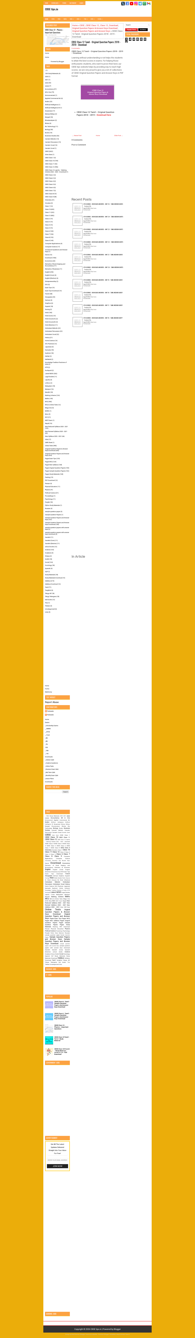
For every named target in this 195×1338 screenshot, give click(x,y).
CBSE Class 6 (49, 187)
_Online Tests (49, 766)
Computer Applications (52, 243)
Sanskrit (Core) (50, 540)
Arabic (47, 101)
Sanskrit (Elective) (51, 543)
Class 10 (48, 209)
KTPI (46, 367)
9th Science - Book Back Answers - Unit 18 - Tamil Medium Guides (103, 293)
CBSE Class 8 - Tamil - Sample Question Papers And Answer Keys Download (62, 1004)
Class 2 (47, 219)
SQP (46, 571)
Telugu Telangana (50, 596)
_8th (46, 741)
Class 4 (47, 225)
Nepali (47, 423)
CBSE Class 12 (92, 25)
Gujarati (47, 306)
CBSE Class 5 (49, 184)
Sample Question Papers (53, 515)
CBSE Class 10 (49, 161)
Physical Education (51, 486)
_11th (47, 753)
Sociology (48, 565)
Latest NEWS (49, 373)
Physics (47, 490)
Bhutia (47, 123)
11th (59, 19)
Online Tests (49, 445)
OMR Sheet (48, 442)
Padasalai (50, 711)
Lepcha (47, 380)
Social (47, 562)
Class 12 (104, 25)
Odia (46, 439)
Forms (64, 3)
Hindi (46, 312)
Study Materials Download (53, 578)
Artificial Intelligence (51, 105)
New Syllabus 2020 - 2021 (53, 436)
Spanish (47, 568)
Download (113, 25)
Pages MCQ (49, 462)
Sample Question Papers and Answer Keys (57, 938)
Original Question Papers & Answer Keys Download (94, 28)
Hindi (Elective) (50, 325)
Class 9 (47, 240)
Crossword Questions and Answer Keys (57, 860)
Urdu (46, 612)
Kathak (47, 356)
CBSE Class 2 (49, 175)
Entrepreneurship (50, 281)
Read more (93, 208)
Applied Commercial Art (53, 98)
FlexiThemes (75, 1334)
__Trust (47, 735)
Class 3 (47, 222)
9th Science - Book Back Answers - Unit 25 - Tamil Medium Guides (103, 204)
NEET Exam (48, 420)
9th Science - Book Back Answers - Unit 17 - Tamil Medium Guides (103, 305)
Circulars (48, 203)
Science (47, 550)
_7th (46, 744)
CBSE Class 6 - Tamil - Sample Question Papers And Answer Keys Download (62, 1016)
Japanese (48, 347)
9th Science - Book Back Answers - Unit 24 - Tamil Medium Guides (103, 217)
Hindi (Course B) (50, 322)
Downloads (55, 3)
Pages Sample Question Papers (55, 471)
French (47, 294)
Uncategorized (50, 609)
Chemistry (48, 200)
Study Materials (50, 575)
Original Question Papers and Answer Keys (91, 31)
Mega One (48, 408)
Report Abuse (52, 702)
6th (93, 19)
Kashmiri (48, 353)
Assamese (48, 111)
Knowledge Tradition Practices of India (56, 890)
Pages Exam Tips (50, 458)
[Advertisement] (97, 442)
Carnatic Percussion (51, 142)
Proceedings (49, 496)
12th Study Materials (51, 73)
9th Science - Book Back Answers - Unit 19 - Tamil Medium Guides (103, 280)
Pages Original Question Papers (55, 468)
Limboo (47, 383)
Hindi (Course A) (50, 319)
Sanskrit (47, 537)
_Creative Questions (51, 763)
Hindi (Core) (49, 316)
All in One (48, 92)
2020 (46, 76)
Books (47, 133)
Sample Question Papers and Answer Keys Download (57, 941)
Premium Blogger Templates (107, 1334)
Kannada (48, 350)
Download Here (103, 115)
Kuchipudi (48, 370)
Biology (47, 129)
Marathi (47, 392)
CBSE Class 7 (49, 190)
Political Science (50, 493)
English (47, 272)
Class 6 (47, 231)
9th (72, 19)
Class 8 (47, 237)
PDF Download (50, 480)
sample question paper (52, 511)
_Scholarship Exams (51, 725)
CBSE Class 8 (49, 194)
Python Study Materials (52, 505)
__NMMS (48, 728)
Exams (82, 3)
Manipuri (48, 389)
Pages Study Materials (52, 474)
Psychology (49, 499)
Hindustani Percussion (52, 331)
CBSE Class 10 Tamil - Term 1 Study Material (62, 1038)
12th (53, 19)
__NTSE (47, 732)
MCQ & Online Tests (51, 405)
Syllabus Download (51, 584)
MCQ (46, 401)
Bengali (47, 117)
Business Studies (50, 136)
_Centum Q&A (49, 760)
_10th (47, 750)
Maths (47, 398)
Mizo (46, 414)
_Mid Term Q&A (50, 772)
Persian (47, 483)
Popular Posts (131, 29)
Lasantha (94, 1334)
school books (49, 546)
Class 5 (47, 228)
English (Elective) (50, 278)
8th (79, 19)
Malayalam (48, 386)
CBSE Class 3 (49, 178)
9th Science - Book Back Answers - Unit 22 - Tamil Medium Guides (103, 242)
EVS (46, 284)
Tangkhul (48, 590)
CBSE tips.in (51, 9)
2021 (46, 80)
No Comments (87, 210)
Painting (47, 477)
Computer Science (51, 247)
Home (46, 3)
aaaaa (47, 86)
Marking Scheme (50, 395)
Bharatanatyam (50, 120)
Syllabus (48, 581)
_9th (46, 738)
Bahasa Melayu (50, 114)
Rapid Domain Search (123, 1334)
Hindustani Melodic (51, 328)
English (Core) (49, 275)
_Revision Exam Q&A (51, 769)
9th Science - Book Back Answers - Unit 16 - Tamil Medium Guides (103, 318)
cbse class (48, 154)
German (47, 300)
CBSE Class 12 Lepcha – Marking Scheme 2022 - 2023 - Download (56, 171)
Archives (143, 29)
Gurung (47, 309)
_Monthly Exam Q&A (51, 775)
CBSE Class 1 (49, 158)
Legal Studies (49, 376)
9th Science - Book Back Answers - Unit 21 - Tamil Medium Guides (103, 255)
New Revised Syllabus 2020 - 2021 (56, 431)
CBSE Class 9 (49, 197)
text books (48, 599)
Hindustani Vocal (50, 334)
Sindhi (47, 559)
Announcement (50, 95)
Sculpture (48, 553)
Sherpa (47, 556)
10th (65, 19)
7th (86, 19)
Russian (47, 508)
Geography (48, 297)
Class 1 (47, 206)
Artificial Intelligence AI (52, 108)
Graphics (48, 303)
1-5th (100, 19)
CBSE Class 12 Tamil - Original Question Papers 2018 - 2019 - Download (96, 43)
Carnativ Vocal (49, 148)
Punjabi (47, 502)
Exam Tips (48, 287)
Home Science (50, 340)
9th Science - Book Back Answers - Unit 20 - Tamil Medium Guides (103, 267)
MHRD (47, 411)
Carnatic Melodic (50, 139)
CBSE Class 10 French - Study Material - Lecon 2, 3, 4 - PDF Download (62, 1051)
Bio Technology (50, 126)
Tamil (46, 587)
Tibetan (47, 606)
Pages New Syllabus (51, 465)
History (47, 337)
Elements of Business (52, 269)
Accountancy (49, 89)
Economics (48, 261)
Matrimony (73, 3)
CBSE (82, 25)
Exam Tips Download (52, 291)
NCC (46, 417)
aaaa (46, 83)
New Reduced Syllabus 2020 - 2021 (56, 426)
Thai (46, 603)
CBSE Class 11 (49, 164)
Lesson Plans (49, 778)
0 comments (76, 48)
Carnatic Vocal (49, 145)
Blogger (61, 61)
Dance (47, 255)
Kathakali (48, 359)
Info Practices (49, 344)
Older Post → (118, 135)
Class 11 (48, 212)
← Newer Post (76, 135)
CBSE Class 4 (49, 181)
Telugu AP (48, 593)
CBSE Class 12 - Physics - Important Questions (54, 31)
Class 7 (47, 234)
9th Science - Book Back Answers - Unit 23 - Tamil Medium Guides (103, 229)
